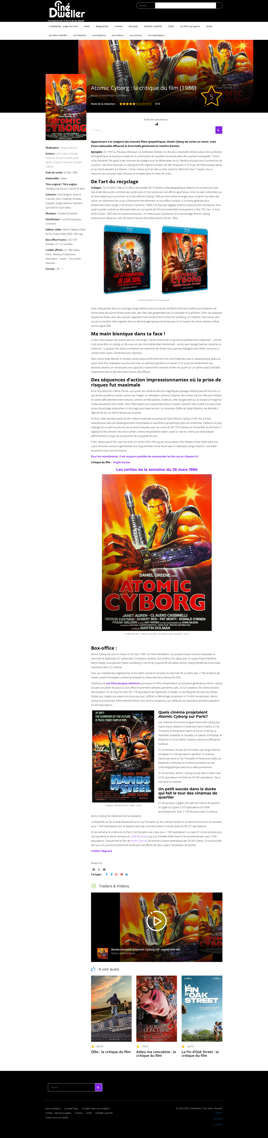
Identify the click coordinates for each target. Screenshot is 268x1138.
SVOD (171, 26)
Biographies (102, 26)
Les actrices (136, 35)
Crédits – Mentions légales (58, 1112)
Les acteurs (118, 35)
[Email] (104, 869)
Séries (209, 26)
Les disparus (99, 35)
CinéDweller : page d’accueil (63, 26)
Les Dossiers (79, 35)
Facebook (217, 1118)
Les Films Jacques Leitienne (123, 683)
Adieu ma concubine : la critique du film (156, 1053)
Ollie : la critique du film (111, 1051)
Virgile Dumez (121, 462)
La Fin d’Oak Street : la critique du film (200, 1053)
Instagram (217, 1124)
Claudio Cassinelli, (63, 162)
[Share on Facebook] (93, 869)
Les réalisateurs (156, 35)
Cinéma (119, 26)
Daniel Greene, (64, 158)
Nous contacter (53, 1108)
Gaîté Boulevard (139, 836)
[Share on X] (99, 869)
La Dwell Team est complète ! (96, 1108)
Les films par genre (190, 26)
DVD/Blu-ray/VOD (153, 26)
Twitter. (218, 1112)
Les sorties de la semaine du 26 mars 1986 (156, 469)
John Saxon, (63, 153)
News (87, 26)
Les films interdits (58, 35)
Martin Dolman (139, 840)
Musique (133, 26)
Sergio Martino (69, 147)
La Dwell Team (71, 1108)
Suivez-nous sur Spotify (57, 1117)
